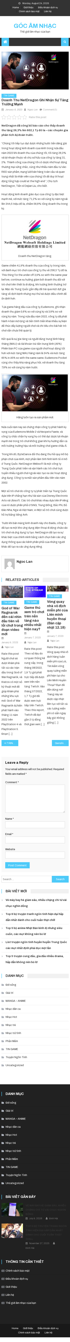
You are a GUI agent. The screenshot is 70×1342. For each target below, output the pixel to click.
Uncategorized (15, 1065)
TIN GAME (9, 95)
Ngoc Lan (32, 109)
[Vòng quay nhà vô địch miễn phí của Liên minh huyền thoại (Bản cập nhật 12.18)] (58, 589)
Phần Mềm (12, 1041)
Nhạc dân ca (13, 1009)
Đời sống (11, 984)
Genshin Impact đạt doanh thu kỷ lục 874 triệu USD (62, 743)
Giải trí (9, 992)
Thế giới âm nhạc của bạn (21, 1303)
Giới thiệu (28, 7)
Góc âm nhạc (35, 26)
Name (9, 818)
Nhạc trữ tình (13, 1033)
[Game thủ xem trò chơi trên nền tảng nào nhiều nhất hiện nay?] (35, 591)
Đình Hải (53, 1218)
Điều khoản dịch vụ (48, 7)
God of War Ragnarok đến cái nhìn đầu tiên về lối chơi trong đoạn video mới (12, 621)
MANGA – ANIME (16, 1001)
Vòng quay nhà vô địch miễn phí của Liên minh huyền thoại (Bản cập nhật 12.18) (57, 614)
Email (9, 834)
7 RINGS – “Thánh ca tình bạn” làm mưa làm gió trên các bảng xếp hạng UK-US (12, 743)
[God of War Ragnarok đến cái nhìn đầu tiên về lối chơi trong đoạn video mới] (12, 592)
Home (16, 7)
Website (10, 849)
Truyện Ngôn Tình (16, 1057)
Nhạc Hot (11, 1017)
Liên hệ (48, 11)
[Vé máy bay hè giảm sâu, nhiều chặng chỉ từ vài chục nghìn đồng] (12, 1209)
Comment (12, 782)
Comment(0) (50, 109)
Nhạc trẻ (11, 1025)
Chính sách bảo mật (29, 11)
